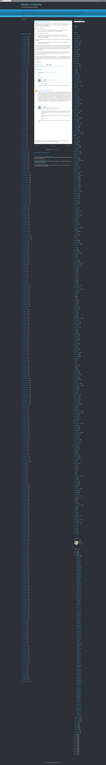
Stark (75, 461)
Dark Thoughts (76, 146)
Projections (76, 398)
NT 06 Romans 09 (24, 162)
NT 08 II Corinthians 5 (25, 202)
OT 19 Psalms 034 (24, 498)
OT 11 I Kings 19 (24, 447)
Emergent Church (77, 191)
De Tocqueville (76, 147)
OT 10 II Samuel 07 (24, 436)
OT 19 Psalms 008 (24, 485)
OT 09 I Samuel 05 (24, 420)
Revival (75, 419)
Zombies (75, 528)
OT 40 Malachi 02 (24, 677)
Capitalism (76, 101)
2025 (76, 552)
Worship (75, 521)
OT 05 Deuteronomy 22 (25, 396)
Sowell (75, 450)
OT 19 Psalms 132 (24, 534)
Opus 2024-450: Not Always (79, 565)
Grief (75, 236)
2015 (76, 746)
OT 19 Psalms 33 (24, 547)
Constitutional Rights (77, 132)
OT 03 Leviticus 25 (24, 371)
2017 (76, 743)
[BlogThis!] (47, 64)
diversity (75, 532)
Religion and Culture (77, 412)
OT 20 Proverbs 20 (24, 599)
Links (75, 305)
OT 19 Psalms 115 (24, 527)
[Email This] (46, 64)
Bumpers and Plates (77, 85)
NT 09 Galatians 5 (24, 211)
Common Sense (77, 123)
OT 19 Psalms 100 (24, 521)
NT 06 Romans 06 (24, 157)
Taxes (75, 477)
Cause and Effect (77, 103)
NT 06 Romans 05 (24, 155)
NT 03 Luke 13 (23, 95)
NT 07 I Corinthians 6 (25, 184)
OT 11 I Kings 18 (24, 445)
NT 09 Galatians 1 (24, 206)
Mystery (75, 332)
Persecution (76, 372)
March (77, 729)
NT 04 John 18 (23, 124)
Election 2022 (76, 184)
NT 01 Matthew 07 (43, 66)
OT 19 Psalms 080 (24, 512)
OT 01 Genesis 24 (24, 329)
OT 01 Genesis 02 (24, 311)
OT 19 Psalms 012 (24, 489)
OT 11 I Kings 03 (24, 438)
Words (75, 517)
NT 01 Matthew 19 (24, 54)
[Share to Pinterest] (51, 64)
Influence (75, 267)
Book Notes (76, 76)
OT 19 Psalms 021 (24, 496)
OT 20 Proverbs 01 (24, 570)
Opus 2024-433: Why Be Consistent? (79, 622)
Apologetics (76, 49)
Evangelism (76, 202)
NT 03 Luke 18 (23, 99)
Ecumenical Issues (77, 175)
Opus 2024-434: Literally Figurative (79, 619)
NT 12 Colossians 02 (25, 229)
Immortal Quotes (77, 263)
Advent (75, 38)
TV (74, 472)
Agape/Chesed (76, 41)
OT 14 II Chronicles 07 (25, 461)
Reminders (76, 414)
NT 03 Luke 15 (23, 97)
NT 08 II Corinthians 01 (25, 186)
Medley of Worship (31, 4)
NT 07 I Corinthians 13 (25, 179)
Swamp (75, 468)
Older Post (68, 145)
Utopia (75, 506)
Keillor (75, 283)
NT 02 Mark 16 (24, 81)
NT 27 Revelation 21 (25, 304)
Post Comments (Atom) (55, 149)
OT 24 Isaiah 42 (24, 637)
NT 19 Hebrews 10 (24, 260)
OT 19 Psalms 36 (24, 552)
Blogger (59, 762)
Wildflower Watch (77, 515)
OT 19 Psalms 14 (24, 541)
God (39, 66)
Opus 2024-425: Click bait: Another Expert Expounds (79, 650)
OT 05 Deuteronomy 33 (25, 403)
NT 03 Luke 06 (23, 88)
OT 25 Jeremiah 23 (24, 650)
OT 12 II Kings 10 (24, 449)
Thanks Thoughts (77, 488)
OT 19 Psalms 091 (24, 516)
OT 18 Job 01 (23, 469)
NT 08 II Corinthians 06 (25, 191)
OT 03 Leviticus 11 (24, 360)
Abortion (75, 34)
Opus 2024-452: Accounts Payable (79, 557)
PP (74, 361)
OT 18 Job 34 (23, 481)
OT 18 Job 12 (23, 474)
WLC (75, 510)
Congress (75, 128)
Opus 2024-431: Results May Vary (79, 628)
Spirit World (76, 456)
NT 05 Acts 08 (23, 139)
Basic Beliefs (76, 65)
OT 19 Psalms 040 (24, 507)
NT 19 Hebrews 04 (24, 257)
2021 (76, 737)
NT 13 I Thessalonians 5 (25, 237)
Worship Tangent (77, 523)
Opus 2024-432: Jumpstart (79, 626)
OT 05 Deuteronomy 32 (25, 402)
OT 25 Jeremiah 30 (24, 655)
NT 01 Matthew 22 (24, 57)
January (77, 732)
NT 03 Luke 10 (23, 92)
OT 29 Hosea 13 (24, 666)
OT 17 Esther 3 (24, 465)
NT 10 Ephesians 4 (24, 217)
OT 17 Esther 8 (24, 467)
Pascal (75, 369)
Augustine (76, 58)
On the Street (76, 356)
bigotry (75, 530)
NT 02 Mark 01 (24, 66)
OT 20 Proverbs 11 (24, 585)
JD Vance (76, 276)
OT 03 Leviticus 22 (24, 367)
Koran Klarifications (77, 289)
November (78, 716)
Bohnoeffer (76, 74)
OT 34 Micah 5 (24, 672)
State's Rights (76, 463)
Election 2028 (76, 189)
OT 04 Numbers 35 (24, 376)
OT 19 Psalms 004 (24, 483)
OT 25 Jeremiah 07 (24, 646)
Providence (76, 401)
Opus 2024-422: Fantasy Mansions (79, 662)
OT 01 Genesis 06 (24, 316)
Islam (75, 271)
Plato (75, 381)
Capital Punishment (77, 99)
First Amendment (77, 211)
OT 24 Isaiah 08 (24, 630)
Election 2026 (76, 187)
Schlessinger (76, 427)
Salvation (60, 66)
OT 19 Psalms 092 (24, 518)
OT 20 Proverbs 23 (24, 605)
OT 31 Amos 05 (24, 668)
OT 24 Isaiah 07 (24, 628)
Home (53, 145)
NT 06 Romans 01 (24, 150)
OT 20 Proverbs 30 (24, 617)
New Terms (76, 340)
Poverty (75, 390)
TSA (75, 470)
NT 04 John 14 (23, 119)
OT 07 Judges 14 (24, 414)
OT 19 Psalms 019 (24, 494)
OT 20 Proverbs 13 (24, 588)
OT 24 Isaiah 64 (24, 643)
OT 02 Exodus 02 (24, 340)
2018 (76, 742)
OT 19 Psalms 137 (24, 538)
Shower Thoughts (77, 441)
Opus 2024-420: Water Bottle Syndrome (79, 670)
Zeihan (75, 526)
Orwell (75, 360)
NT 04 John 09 (23, 115)
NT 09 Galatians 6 (24, 213)
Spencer (75, 454)
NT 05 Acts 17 (23, 146)
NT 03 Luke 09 (23, 90)
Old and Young (76, 352)
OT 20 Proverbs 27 (24, 612)
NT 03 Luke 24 (23, 106)
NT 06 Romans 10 (24, 164)
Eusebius (75, 200)
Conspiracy (76, 130)
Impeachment (76, 265)
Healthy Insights (77, 244)
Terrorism (75, 485)
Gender (75, 225)
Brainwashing (76, 81)
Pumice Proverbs (77, 403)
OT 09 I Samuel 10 (24, 423)
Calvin (75, 94)
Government (76, 231)
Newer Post (37, 145)
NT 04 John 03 (49, 66)
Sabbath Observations (78, 423)
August (77, 721)
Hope (75, 254)
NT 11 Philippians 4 (24, 226)
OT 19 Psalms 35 (24, 550)
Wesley (75, 514)
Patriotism (76, 370)
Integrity (75, 269)
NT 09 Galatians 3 (24, 208)
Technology (76, 481)
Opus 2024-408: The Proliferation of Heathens (79, 714)
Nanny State (76, 334)
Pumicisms (76, 405)
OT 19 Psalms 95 (24, 568)
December (78, 555)
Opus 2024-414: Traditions (79, 691)
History (75, 249)
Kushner (75, 291)
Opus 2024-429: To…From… (79, 635)
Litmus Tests (76, 307)
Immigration (76, 262)
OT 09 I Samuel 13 (24, 425)
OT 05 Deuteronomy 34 (25, 405)
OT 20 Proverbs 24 (24, 606)
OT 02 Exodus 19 (24, 349)
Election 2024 (76, 186)
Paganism (76, 365)
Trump (75, 497)
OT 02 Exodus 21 (24, 353)
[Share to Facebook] (49, 64)
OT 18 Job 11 (23, 472)
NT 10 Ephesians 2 (24, 215)
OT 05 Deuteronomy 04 (25, 382)
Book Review (76, 78)
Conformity (76, 127)
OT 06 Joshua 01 (24, 407)
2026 (76, 551)
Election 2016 (76, 178)
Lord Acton (76, 309)
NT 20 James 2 (24, 266)
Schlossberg (76, 428)
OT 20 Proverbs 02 (24, 572)
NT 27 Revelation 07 (25, 295)
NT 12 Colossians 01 (25, 228)
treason (75, 534)
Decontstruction (77, 151)
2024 (76, 554)
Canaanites (76, 96)
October (77, 718)
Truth (75, 499)
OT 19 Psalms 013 (24, 490)
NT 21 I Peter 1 (24, 271)
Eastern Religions (77, 171)
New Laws (76, 338)
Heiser (75, 245)
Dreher (75, 164)
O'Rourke (75, 345)
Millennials (76, 320)
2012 (76, 751)
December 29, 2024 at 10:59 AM (49, 72)
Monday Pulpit (76, 323)
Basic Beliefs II (77, 67)
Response (76, 416)
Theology (75, 492)
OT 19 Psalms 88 (24, 563)
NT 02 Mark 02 (24, 68)
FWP (75, 205)
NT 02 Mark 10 (24, 75)
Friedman (75, 220)
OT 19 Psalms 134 (24, 536)
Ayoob (75, 61)
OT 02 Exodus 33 (24, 358)
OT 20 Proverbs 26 (24, 610)
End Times (76, 193)
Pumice (42, 107)
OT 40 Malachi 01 (24, 675)
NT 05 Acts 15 (23, 142)
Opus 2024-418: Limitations (79, 678)
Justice (75, 282)
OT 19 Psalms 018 (24, 492)
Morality (75, 325)
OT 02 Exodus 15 (24, 345)
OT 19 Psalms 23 (24, 545)
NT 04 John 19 (23, 126)
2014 (76, 748)
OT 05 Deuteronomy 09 (25, 389)
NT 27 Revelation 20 (25, 302)
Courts (75, 138)
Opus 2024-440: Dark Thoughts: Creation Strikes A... (79, 600)
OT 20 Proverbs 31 (24, 619)
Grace (75, 233)
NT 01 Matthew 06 (24, 43)
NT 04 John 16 (23, 122)
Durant (75, 169)
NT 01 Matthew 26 (24, 63)
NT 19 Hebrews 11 (24, 262)
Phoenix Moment (77, 379)
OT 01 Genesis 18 (24, 327)
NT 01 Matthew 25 (24, 61)
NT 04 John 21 (23, 130)
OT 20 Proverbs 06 (24, 577)
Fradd (75, 218)
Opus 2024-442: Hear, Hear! (79, 592)
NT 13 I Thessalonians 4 (25, 235)
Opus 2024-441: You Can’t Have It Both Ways (79, 595)
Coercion (75, 121)
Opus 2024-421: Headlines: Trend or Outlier (79, 667)
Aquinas (75, 50)
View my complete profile (81, 543)
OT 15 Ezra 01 (23, 463)
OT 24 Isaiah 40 (24, 635)
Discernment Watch (77, 160)
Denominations (76, 153)
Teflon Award (76, 483)
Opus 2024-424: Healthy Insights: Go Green (79, 655)
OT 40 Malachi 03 (24, 679)
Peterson (75, 376)
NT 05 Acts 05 (23, 137)
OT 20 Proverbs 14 (24, 590)
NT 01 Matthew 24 (24, 59)
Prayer (75, 392)
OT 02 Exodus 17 (24, 347)
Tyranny (75, 503)
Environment (76, 195)
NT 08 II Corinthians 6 (25, 204)
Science (75, 430)
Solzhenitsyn (76, 448)
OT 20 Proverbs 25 (24, 608)
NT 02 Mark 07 (24, 72)
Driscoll (75, 166)
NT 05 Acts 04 (23, 135)
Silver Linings (76, 443)
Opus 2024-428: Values (79, 638)
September (78, 720)
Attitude (75, 56)
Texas (75, 486)
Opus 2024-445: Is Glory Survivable (79, 580)
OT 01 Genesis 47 (24, 338)
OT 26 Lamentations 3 (25, 661)
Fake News (76, 207)
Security (75, 436)
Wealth (75, 512)
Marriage (75, 312)
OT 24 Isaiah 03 (24, 623)
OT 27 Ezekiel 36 (24, 663)
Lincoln (75, 303)
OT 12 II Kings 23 (24, 454)
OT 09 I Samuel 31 (24, 432)
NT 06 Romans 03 (24, 153)
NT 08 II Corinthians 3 (25, 199)
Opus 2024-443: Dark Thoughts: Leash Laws (79, 589)
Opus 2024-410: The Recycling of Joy (79, 706)
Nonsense (76, 343)
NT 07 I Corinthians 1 (25, 171)
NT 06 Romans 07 (24, 159)
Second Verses (77, 434)
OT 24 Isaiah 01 (24, 621)
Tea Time (75, 479)
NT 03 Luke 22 (23, 104)
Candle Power (76, 98)
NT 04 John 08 (23, 113)
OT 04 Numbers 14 (24, 374)
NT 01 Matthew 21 (24, 55)
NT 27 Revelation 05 (25, 291)
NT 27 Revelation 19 (25, 300)
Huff (75, 258)
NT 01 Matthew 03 (24, 39)
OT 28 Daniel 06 (24, 664)
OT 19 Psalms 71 (24, 556)
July (77, 723)
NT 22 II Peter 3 (55, 66)
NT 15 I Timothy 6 (24, 244)
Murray (75, 329)
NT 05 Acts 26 (23, 148)
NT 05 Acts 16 (23, 144)
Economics (76, 173)
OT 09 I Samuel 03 (24, 418)
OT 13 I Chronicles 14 (25, 458)
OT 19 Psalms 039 (24, 505)
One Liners (76, 358)
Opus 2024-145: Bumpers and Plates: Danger (42, 160)
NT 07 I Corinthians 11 (25, 175)
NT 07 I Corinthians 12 (25, 177)
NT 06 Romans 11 (24, 166)
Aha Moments (76, 43)
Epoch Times (76, 196)
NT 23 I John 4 (24, 282)
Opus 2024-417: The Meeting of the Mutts (79, 681)
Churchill (75, 116)
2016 (76, 745)
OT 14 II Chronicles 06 (25, 460)
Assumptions (76, 54)
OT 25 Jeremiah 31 (24, 657)
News (75, 341)
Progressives (76, 396)
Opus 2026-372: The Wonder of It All (42, 152)
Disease (75, 162)
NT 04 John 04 (23, 110)
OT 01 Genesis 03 (24, 313)
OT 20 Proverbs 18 (24, 596)
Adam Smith (76, 36)
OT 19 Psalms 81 (24, 559)
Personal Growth (77, 374)
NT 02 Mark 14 (24, 79)
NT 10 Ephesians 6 (24, 220)
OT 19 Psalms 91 (24, 565)
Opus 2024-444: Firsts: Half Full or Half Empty (79, 584)
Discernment (76, 158)
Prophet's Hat (76, 399)
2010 (76, 754)
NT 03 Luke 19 (23, 101)
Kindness (75, 287)
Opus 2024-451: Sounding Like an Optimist (79, 562)
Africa (75, 40)
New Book (76, 336)
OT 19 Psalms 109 (24, 525)
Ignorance (76, 260)
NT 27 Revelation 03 (25, 287)
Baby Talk (76, 63)
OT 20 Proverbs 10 (24, 583)
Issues (75, 274)
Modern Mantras (77, 321)
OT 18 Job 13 (23, 476)
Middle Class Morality (78, 318)
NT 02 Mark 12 (24, 77)
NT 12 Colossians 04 (25, 231)
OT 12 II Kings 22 (24, 452)
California (75, 92)
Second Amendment (77, 432)
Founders (75, 216)
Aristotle (75, 52)
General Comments (77, 227)
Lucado (75, 311)
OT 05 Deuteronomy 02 (25, 380)
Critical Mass (76, 140)
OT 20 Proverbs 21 (24, 601)
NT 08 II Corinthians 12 (25, 197)
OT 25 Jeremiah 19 (24, 648)
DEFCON (75, 144)
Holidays (75, 251)
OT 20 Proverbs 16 (24, 592)
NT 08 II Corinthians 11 (25, 195)
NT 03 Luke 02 (23, 84)
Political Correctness (77, 385)
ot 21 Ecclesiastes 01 (25, 681)
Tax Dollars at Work (77, 476)
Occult (75, 347)
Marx (75, 314)
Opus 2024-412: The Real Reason (79, 697)
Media (75, 316)
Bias (75, 69)
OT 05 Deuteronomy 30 (25, 400)
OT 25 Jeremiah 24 (24, 652)
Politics (75, 387)
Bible (75, 70)
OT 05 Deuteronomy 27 (25, 398)
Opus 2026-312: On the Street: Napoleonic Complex (43, 156)
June (77, 724)
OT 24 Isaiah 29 (24, 634)
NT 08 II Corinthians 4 (25, 200)
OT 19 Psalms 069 (24, 510)
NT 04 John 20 (23, 128)
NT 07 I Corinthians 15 (25, 182)
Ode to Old (76, 349)
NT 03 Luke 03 (23, 86)
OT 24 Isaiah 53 (24, 641)
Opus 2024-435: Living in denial (79, 615)
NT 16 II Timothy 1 (24, 246)
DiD (74, 155)
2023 (76, 734)
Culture (75, 142)
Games (75, 222)
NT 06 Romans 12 (24, 168)
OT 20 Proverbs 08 (24, 579)
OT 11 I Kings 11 (24, 440)
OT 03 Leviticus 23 (24, 369)
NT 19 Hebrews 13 (24, 264)
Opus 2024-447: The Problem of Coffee (79, 574)
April (77, 727)
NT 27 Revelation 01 (25, 284)
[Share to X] (48, 64)
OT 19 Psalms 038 (24, 503)
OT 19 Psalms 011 (24, 487)
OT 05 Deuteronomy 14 (25, 391)
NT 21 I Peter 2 (24, 273)
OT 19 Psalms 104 (24, 523)
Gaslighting (76, 224)
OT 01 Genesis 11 (24, 322)
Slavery (75, 445)
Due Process (76, 167)
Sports (75, 459)
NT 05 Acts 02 (23, 133)
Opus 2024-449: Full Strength (79, 568)
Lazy (75, 298)
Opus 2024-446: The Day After (79, 577)
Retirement (76, 418)
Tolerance (76, 494)
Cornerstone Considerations (79, 134)
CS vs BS (76, 90)
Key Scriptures (76, 285)
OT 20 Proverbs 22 (24, 603)
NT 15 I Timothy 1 (24, 240)
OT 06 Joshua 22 (24, 409)
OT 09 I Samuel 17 (24, 429)
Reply (39, 75)
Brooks (75, 83)
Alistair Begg (76, 45)
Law (75, 296)
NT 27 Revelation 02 (25, 286)
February (78, 730)
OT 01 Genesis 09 (24, 320)
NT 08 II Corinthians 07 (25, 193)
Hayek (75, 238)
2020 (76, 739)
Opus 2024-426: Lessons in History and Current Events (79, 645)
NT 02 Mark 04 (24, 70)
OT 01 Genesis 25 (24, 331)
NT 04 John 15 (23, 121)
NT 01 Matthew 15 (24, 48)
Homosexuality (76, 253)
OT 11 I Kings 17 (24, 443)
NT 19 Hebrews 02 (24, 255)
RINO (75, 407)
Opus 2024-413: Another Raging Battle (79, 693)
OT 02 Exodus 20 (24, 351)
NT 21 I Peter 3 (24, 275)
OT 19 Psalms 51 (24, 554)
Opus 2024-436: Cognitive (79, 613)
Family (75, 209)
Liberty (75, 300)
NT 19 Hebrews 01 (24, 253)
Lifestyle (75, 302)
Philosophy (76, 378)
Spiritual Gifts (76, 457)
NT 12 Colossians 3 (24, 233)
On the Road (76, 354)
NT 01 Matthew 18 (24, 52)
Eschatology (76, 198)
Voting (75, 508)
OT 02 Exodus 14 (24, 344)
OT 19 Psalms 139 (24, 539)
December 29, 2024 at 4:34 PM (47, 90)
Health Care (76, 242)
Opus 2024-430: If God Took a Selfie (79, 632)
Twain (75, 501)
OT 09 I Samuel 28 (24, 431)
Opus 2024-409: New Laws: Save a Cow (79, 709)
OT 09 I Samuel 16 (24, 427)
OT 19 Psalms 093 (24, 519)
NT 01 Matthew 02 (24, 37)
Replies (40, 77)
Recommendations (77, 410)
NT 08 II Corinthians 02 (25, 188)
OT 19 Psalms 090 (24, 514)
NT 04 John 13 (23, 117)
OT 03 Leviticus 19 (24, 365)
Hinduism (75, 247)
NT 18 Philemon (24, 251)
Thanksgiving (76, 490)
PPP (75, 363)
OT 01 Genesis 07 (24, 318)
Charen (75, 107)
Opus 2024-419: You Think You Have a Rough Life (79, 674)
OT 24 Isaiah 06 (24, 626)
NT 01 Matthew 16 (24, 50)
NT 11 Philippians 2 (24, 224)
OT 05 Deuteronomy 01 (25, 378)
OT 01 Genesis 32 (24, 333)
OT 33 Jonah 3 (24, 670)
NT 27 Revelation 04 (25, 289)
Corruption (76, 137)
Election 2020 (76, 182)
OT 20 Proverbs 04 (24, 576)
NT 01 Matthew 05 (24, 41)
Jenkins (75, 280)
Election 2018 (76, 180)
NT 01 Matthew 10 (24, 46)
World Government (77, 519)
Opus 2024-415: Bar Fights (79, 688)
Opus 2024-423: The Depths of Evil (79, 659)
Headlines (76, 240)
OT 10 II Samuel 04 (24, 434)
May (77, 726)
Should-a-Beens (77, 439)
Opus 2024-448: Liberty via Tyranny (79, 570)
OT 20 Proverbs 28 (24, 614)
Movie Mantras (76, 327)
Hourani (75, 256)
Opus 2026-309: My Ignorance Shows (41, 164)
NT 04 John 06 (23, 112)
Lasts (75, 294)
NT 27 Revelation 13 (25, 298)
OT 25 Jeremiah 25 (24, 654)
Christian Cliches (77, 110)
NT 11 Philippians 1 (24, 222)
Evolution (75, 204)
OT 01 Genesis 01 (24, 309)
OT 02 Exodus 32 (24, 356)
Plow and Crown (77, 383)
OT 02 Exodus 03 (24, 342)
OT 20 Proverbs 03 (24, 574)
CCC (75, 87)
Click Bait (76, 119)
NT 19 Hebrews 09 (24, 258)
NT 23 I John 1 (24, 278)
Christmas (76, 112)
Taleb (75, 474)
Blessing (75, 72)
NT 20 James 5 (24, 269)
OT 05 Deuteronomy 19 (25, 394)
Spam (75, 452)
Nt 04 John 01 (23, 307)
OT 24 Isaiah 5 (24, 639)
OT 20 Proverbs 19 (24, 597)
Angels (75, 47)
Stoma (75, 465)
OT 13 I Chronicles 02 (25, 456)
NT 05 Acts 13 (23, 141)
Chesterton (76, 108)
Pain (75, 367)
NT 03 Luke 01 (23, 83)
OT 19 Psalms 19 (24, 543)
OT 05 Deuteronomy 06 (25, 385)
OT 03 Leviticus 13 (24, 362)
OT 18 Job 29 (23, 478)
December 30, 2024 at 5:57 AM (51, 107)
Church (75, 114)
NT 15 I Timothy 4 (24, 242)
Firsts (75, 213)
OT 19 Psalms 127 (24, 532)
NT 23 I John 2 (24, 280)
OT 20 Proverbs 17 (24, 594)
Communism (76, 125)
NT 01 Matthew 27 (24, 64)
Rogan (75, 421)
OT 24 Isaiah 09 (24, 632)
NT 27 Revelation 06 (25, 293)
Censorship (76, 105)
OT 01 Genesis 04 (24, 315)
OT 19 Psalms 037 (24, 501)
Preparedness (76, 394)
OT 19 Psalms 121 (24, 530)
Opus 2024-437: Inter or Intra (79, 610)
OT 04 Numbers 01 (24, 373)
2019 (76, 740)
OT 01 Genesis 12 (24, 324)
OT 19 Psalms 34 (24, 548)
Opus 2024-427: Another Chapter (79, 640)
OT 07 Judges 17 (24, 416)
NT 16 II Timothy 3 (24, 249)
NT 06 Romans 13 (24, 170)
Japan (75, 278)
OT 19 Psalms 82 (24, 561)
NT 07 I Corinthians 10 (25, 173)
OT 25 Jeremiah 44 (24, 659)
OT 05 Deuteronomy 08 (25, 387)
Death (75, 149)
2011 (76, 753)
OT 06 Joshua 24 (24, 411)
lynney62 (40, 90)
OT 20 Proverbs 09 (24, 581)
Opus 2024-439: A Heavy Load (79, 604)
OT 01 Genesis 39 (24, 336)
